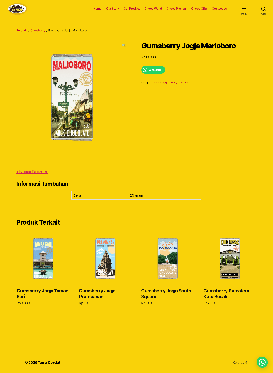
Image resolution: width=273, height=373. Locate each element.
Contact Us (219, 8)
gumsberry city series (177, 82)
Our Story (112, 8)
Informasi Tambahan (32, 171)
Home (98, 8)
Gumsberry (38, 30)
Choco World (153, 8)
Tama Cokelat (49, 362)
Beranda (21, 30)
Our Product (132, 8)
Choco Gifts (199, 8)
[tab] (32, 171)
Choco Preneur (177, 8)
